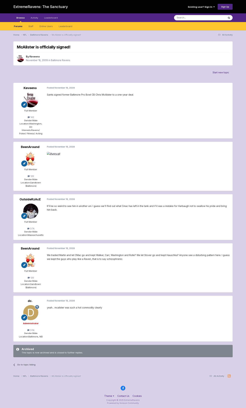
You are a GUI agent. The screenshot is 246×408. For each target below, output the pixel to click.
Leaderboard (65, 26)
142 (32, 117)
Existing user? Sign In (200, 7)
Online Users (46, 26)
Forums (18, 26)
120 (32, 176)
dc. (30, 301)
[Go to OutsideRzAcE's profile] (30, 211)
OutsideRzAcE (30, 199)
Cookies (137, 395)
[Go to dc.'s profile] (30, 312)
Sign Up (225, 6)
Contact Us (123, 395)
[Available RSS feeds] (229, 376)
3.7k (31, 228)
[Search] (229, 17)
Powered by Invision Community (123, 403)
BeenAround (30, 147)
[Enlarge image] (53, 153)
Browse (20, 17)
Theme (108, 395)
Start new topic (221, 72)
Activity (34, 17)
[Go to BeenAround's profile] (30, 158)
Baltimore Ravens (60, 60)
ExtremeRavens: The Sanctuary (40, 7)
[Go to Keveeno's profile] (20, 58)
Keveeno (34, 56)
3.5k (31, 330)
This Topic (215, 17)
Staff (30, 26)
